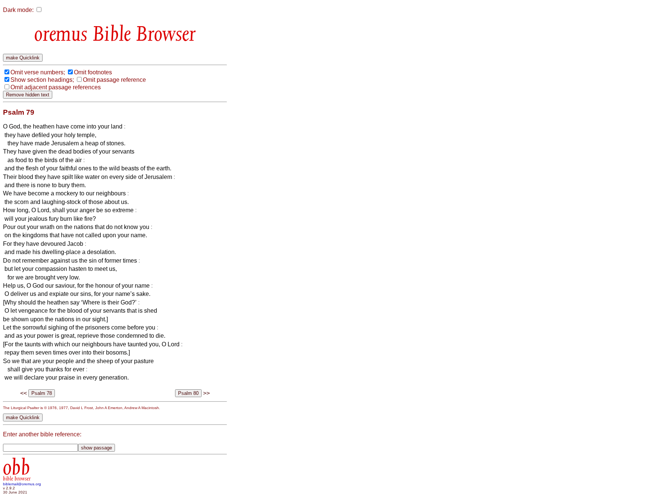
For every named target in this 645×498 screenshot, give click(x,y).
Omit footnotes (93, 72)
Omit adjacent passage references (55, 87)
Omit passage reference (114, 80)
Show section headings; (42, 80)
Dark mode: (18, 10)
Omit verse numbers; (37, 72)
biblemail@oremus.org (22, 484)
